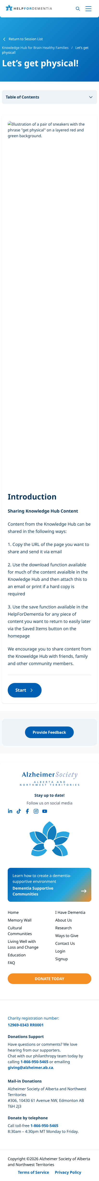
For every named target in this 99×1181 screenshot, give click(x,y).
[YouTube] (44, 811)
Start (20, 690)
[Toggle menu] (88, 9)
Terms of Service (33, 1172)
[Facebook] (27, 811)
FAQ (11, 962)
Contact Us (65, 943)
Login (60, 951)
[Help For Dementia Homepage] (49, 838)
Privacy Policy (68, 1172)
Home (13, 912)
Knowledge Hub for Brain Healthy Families (35, 47)
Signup (61, 958)
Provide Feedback (49, 732)
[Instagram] (36, 811)
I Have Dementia (70, 912)
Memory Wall (19, 920)
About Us (63, 920)
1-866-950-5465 (34, 1061)
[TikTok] (18, 811)
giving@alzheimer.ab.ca (30, 1067)
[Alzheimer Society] (49, 779)
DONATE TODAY (49, 978)
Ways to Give (66, 935)
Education (17, 955)
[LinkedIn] (10, 811)
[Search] (78, 9)
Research (63, 928)
